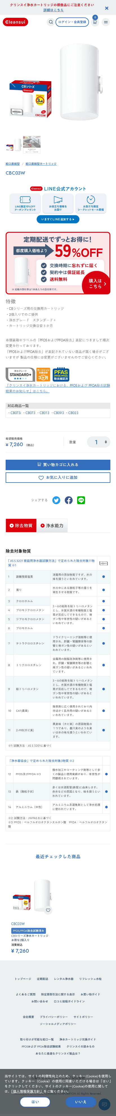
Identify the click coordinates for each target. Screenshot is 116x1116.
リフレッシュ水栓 (90, 979)
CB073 (30, 412)
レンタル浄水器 (63, 979)
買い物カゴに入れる (61, 465)
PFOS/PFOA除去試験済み (28, 931)
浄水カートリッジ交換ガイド (77, 1039)
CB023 (73, 412)
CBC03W (18, 923)
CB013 (44, 412)
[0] (95, 22)
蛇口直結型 (13, 164)
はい (35, 1102)
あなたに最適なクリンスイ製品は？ (58, 1053)
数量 (72, 442)
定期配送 (42, 979)
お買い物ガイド (90, 994)
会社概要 (28, 1017)
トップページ (22, 979)
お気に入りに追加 (61, 477)
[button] (104, 81)
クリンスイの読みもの (80, 1046)
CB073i (16, 412)
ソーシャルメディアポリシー (58, 1024)
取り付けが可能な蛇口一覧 (37, 1039)
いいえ (81, 1102)
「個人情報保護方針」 (27, 1091)
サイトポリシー (83, 1017)
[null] (56, 499)
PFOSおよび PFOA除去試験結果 (41, 1046)
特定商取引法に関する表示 (58, 994)
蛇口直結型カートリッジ (41, 164)
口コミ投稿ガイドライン (69, 1001)
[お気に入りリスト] (48, 910)
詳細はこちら (53, 10)
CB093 (59, 412)
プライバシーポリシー (54, 1017)
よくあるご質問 (25, 994)
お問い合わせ (39, 1001)
